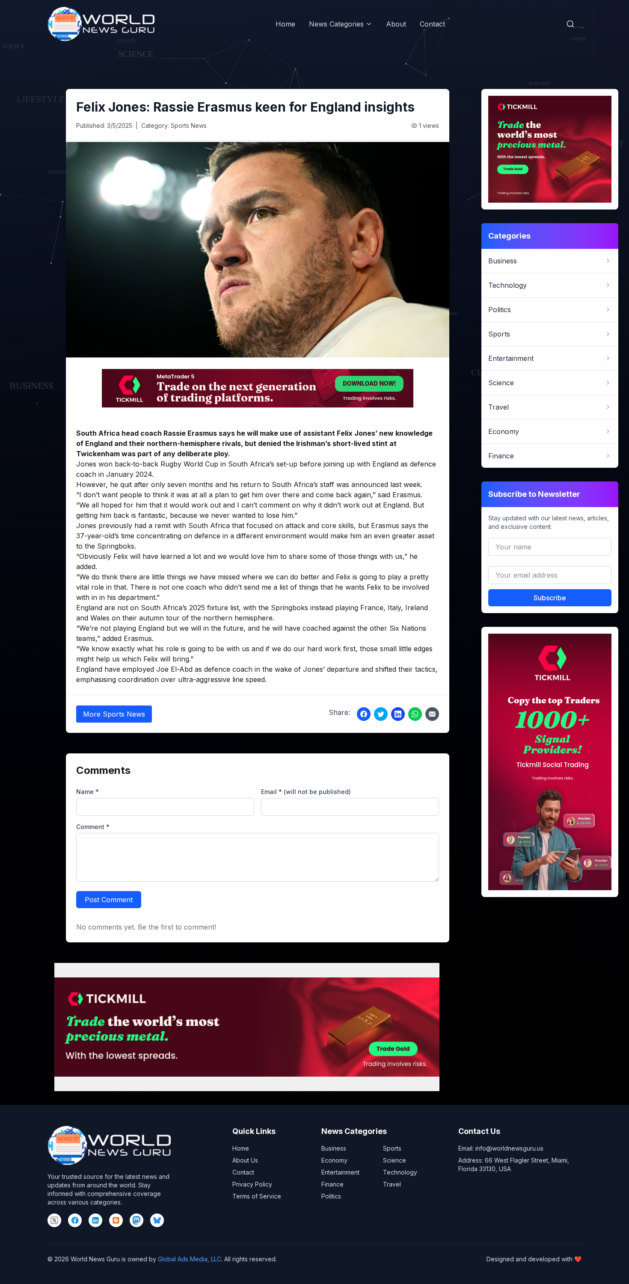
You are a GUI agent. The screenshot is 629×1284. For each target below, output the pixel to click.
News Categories (336, 24)
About (396, 24)
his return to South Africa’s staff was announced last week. (325, 484)
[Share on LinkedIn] (398, 714)
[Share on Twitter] (381, 714)
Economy (334, 1160)
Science (394, 1160)
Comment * (93, 826)
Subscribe (550, 597)
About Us (245, 1160)
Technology (400, 1172)
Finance (332, 1184)
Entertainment (340, 1172)
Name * (87, 791)
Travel (392, 1184)
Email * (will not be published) (306, 791)
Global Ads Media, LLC (189, 1259)
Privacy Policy (252, 1184)
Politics (331, 1196)
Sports (392, 1148)
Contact (432, 24)
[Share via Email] (432, 714)
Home (285, 24)
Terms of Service (256, 1196)
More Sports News (114, 714)
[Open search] (570, 24)
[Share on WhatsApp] (415, 714)
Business (333, 1148)
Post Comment (109, 899)
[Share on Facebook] (364, 714)
